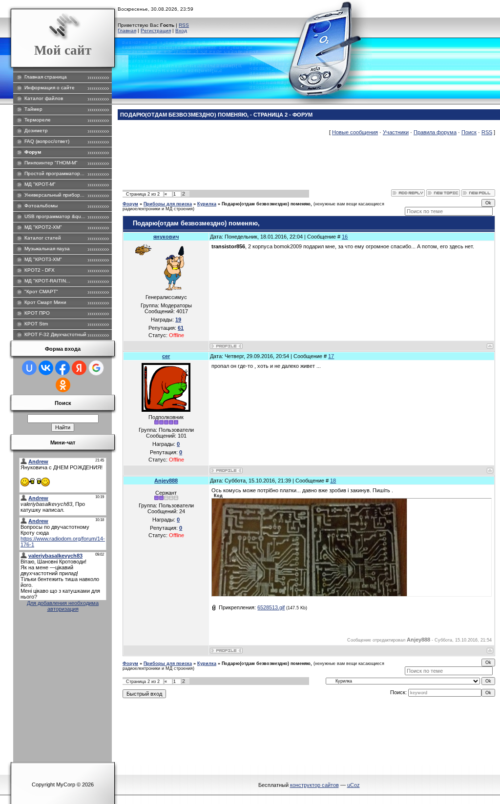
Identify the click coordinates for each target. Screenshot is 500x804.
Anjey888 (166, 480)
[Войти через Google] (96, 368)
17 (331, 356)
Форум (130, 203)
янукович (166, 237)
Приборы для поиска (168, 203)
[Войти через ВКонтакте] (46, 368)
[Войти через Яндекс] (79, 368)
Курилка (206, 203)
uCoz (353, 785)
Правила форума (435, 132)
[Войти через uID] (29, 368)
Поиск (469, 132)
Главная (127, 30)
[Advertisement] (300, 167)
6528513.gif (271, 607)
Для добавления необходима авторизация (63, 606)
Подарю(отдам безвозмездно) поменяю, (267, 203)
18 (333, 480)
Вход (181, 30)
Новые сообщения (355, 132)
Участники (396, 132)
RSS (184, 25)
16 (345, 237)
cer (166, 356)
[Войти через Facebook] (62, 368)
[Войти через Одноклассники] (63, 385)
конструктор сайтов (314, 785)
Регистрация (156, 30)
